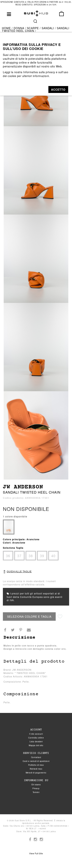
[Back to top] (61, 845)
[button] (58, 89)
